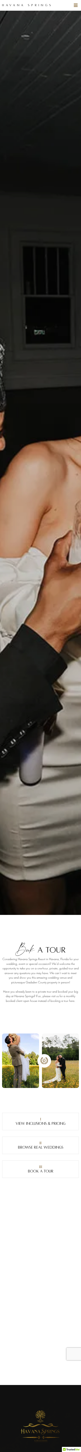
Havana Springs (27, 5)
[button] (75, 5)
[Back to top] (74, 1443)
